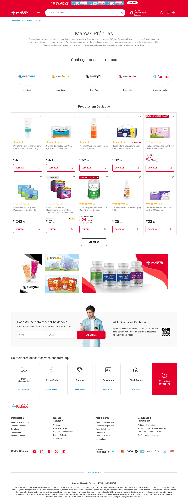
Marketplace (101, 439)
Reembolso (100, 432)
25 (117, 221)
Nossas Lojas (16, 432)
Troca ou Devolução (103, 436)
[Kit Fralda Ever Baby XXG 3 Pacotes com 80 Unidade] (27, 189)
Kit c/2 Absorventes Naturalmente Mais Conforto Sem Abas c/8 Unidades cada (59, 210)
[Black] (94, 3)
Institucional (17, 418)
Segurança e (144, 419)
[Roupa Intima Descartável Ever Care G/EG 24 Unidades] (127, 128)
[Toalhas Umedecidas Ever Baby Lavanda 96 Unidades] (160, 128)
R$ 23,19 (49, 218)
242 (19, 221)
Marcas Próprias (35, 21)
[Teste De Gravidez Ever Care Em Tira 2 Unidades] (160, 189)
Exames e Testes (60, 428)
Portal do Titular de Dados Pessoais (152, 428)
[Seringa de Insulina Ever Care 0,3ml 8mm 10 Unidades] (60, 128)
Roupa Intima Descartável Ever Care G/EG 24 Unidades (126, 147)
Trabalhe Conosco (18, 426)
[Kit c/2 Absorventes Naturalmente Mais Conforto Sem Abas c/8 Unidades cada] (60, 189)
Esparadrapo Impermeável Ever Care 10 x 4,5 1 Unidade (93, 208)
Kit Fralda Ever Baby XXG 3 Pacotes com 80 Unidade (25, 208)
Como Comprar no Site (105, 422)
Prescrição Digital (60, 435)
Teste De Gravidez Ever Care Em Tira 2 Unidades (158, 208)
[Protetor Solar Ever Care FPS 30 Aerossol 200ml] (94, 128)
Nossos (58, 419)
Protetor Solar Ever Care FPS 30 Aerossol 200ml (93, 147)
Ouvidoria (15, 429)
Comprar (20, 168)
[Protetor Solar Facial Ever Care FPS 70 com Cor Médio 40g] (27, 128)
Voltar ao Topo (92, 472)
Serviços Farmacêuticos (63, 432)
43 (51, 160)
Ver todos (94, 242)
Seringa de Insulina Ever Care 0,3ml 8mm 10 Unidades (59, 147)
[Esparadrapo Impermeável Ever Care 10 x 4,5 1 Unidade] (94, 189)
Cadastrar (91, 335)
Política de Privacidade (147, 425)
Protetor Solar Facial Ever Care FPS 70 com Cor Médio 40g (27, 147)
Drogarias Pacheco (18, 21)
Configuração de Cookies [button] (148, 435)
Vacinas (56, 425)
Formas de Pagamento (105, 426)
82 (117, 160)
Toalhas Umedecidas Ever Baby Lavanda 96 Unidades (160, 147)
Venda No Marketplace (20, 422)
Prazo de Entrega (103, 429)
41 (18, 160)
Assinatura (57, 438)
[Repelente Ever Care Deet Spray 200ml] (127, 189)
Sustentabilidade (18, 436)
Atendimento (102, 418)
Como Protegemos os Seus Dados (151, 432)
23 (150, 221)
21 (51, 221)
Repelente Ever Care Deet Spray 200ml (126, 208)
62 (84, 160)
